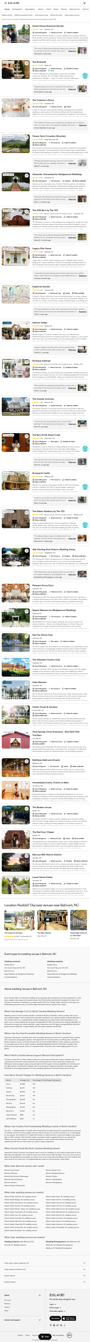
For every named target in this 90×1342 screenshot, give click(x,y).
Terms (27, 1335)
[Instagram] (61, 1326)
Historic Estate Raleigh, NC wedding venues (19, 1200)
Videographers (30, 9)
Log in (52, 1304)
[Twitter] (58, 1326)
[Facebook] (51, 1326)
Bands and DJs (75, 9)
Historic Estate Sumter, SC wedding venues (61, 1200)
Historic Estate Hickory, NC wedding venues (61, 1203)
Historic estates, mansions (72, 15)
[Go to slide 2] (14, 41)
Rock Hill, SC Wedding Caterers (15, 1245)
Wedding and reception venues (23, 15)
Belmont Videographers (54, 1179)
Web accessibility (58, 1335)
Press (6, 1311)
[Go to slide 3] (16, 41)
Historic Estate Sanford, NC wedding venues (61, 1215)
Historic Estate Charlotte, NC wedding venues (20, 1196)
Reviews (7, 1303)
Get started (55, 1318)
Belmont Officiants (10, 1173)
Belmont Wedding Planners (55, 1173)
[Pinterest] (54, 1326)
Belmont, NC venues (56, 15)
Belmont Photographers (54, 1182)
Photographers (17, 9)
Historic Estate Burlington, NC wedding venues (20, 1230)
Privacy (20, 1335)
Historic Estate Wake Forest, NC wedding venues (63, 1209)
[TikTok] (65, 1326)
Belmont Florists (51, 1176)
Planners (64, 9)
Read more (72, 51)
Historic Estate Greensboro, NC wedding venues (21, 1203)
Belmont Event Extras (11, 1170)
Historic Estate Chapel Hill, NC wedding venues (20, 1224)
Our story (7, 1300)
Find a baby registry (56, 1311)
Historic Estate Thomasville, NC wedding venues (62, 1227)
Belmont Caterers (10, 1182)
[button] (27, 27)
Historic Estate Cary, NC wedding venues (18, 1215)
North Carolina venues (41, 15)
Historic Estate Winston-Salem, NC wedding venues (22, 1209)
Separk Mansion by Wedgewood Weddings (19, 974)
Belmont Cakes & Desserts (13, 1179)
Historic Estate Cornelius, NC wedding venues (61, 1218)
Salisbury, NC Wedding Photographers (59, 1248)
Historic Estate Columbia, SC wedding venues (20, 1218)
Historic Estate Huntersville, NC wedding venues (21, 1227)
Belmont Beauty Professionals (14, 1185)
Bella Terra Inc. (9, 971)
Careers (7, 1307)
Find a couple (54, 1308)
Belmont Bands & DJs (53, 1170)
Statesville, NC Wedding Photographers (59, 1245)
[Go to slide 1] (12, 41)
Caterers (41, 9)
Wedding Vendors (7, 15)
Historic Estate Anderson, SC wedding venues (61, 1224)
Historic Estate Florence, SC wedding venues (61, 1206)
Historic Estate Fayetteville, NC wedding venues (21, 1212)
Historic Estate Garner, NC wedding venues (61, 1221)
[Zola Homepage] (13, 3)
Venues (7, 9)
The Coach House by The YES (14, 968)
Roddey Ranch (9, 965)
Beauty (56, 9)
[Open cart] (84, 3)
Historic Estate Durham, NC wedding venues (19, 1206)
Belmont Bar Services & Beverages (16, 1176)
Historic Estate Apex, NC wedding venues (60, 1196)
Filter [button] (47, 1337)
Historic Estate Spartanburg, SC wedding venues (62, 1212)
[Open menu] (5, 3)
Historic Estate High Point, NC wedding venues (20, 1221)
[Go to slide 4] (17, 41)
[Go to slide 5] (19, 41)
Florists (48, 9)
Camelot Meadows (10, 977)
